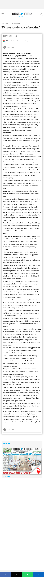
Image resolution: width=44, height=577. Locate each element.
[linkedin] (38, 574)
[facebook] (5, 574)
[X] (16, 574)
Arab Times (5, 23)
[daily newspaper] (21, 461)
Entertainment (15, 23)
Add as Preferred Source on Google (17, 41)
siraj (18, 36)
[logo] (22, 14)
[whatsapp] (27, 574)
